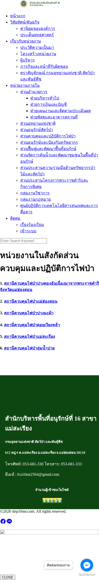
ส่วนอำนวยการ (33, 92)
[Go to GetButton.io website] (87, 574)
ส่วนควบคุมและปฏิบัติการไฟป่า (48, 136)
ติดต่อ (15, 218)
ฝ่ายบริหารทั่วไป (44, 98)
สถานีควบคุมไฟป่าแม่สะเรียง (29, 336)
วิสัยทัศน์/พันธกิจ (24, 22)
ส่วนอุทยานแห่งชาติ (38, 123)
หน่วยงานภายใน (25, 85)
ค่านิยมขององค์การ (37, 28)
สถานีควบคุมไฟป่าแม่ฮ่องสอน (30, 301)
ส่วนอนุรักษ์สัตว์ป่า (36, 130)
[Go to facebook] (86, 565)
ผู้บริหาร (27, 60)
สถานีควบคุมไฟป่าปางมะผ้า (29, 313)
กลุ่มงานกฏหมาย (35, 199)
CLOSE (7, 577)
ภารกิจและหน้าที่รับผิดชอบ (44, 66)
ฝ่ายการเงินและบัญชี (48, 104)
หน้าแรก (17, 16)
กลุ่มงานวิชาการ (35, 193)
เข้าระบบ (28, 231)
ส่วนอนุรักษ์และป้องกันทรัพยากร (49, 142)
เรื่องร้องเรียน (32, 224)
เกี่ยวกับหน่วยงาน (25, 41)
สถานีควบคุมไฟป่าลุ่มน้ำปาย (29, 348)
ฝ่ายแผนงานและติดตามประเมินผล (60, 111)
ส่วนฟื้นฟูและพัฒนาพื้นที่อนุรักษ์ (48, 149)
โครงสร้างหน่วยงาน (38, 54)
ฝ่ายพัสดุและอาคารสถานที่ (54, 117)
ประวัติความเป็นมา (37, 47)
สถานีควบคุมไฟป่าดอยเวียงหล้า (32, 325)
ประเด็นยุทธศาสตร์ (37, 35)
